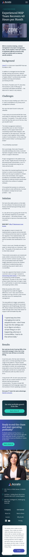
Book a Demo (20, 513)
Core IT (4, 65)
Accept (18, 550)
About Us (7, 513)
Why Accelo (20, 517)
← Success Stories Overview (8, 9)
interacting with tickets (9, 276)
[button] (26, 2)
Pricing (20, 521)
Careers (7, 517)
